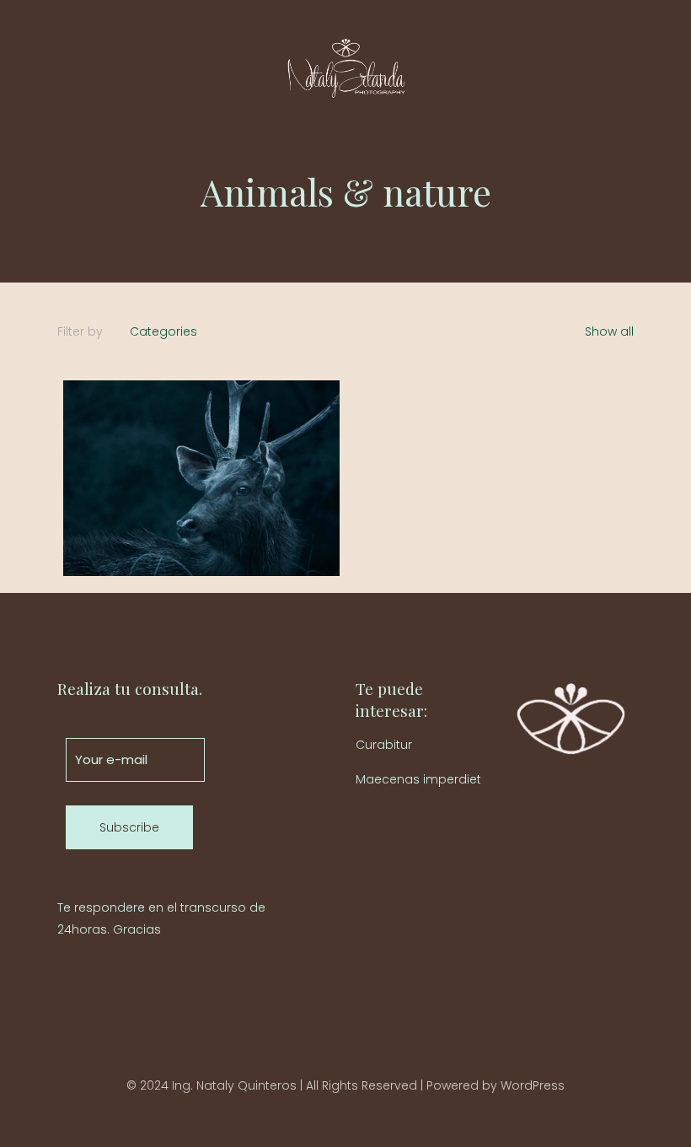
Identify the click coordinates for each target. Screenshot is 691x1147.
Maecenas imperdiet (418, 779)
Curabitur (384, 744)
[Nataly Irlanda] (345, 68)
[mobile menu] (606, 68)
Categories (163, 331)
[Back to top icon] (345, 1062)
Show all (607, 331)
